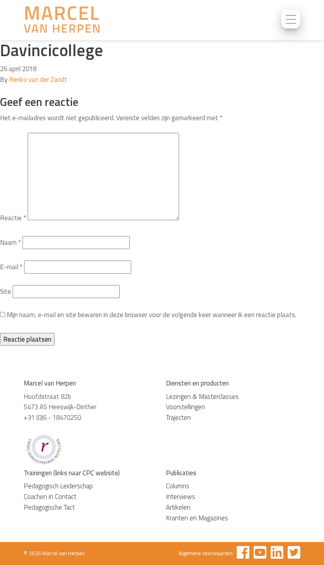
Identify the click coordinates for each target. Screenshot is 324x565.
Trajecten (178, 417)
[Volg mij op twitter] (294, 553)
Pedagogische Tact (49, 507)
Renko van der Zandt (38, 79)
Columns (177, 486)
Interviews (180, 496)
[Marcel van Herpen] (62, 21)
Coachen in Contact (50, 496)
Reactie (13, 218)
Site (5, 291)
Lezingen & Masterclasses (202, 396)
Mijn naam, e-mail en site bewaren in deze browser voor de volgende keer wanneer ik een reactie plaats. (151, 315)
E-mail (11, 267)
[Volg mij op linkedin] (277, 553)
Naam (10, 242)
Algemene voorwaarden (206, 553)
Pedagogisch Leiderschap (58, 486)
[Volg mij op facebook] (243, 553)
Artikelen (178, 507)
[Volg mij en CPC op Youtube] (260, 553)
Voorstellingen (185, 407)
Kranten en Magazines (197, 518)
